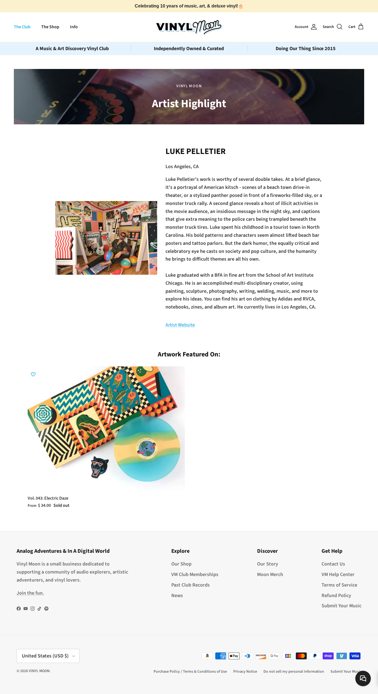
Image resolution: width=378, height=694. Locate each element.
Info (74, 27)
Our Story (267, 564)
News (177, 595)
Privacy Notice (245, 671)
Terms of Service (339, 585)
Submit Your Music (341, 605)
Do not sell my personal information (293, 671)
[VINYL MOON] (189, 26)
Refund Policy (336, 595)
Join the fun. (30, 593)
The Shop (50, 27)
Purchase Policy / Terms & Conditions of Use (190, 671)
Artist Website (180, 325)
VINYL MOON (39, 671)
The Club (22, 27)
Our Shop (181, 564)
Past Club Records (190, 585)
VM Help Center (338, 574)
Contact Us (333, 564)
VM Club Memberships (194, 574)
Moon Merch (270, 574)
